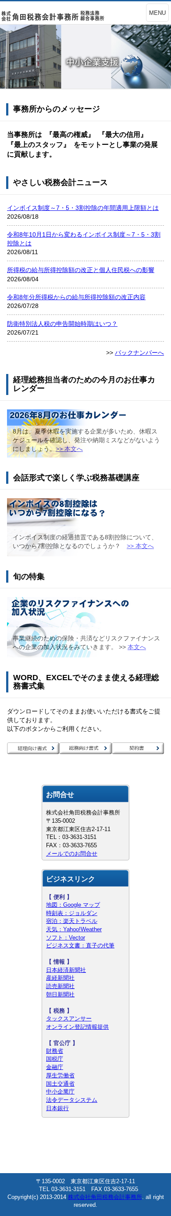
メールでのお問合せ (71, 853)
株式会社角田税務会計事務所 (105, 1197)
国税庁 (54, 1058)
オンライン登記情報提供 (77, 1027)
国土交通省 (60, 1083)
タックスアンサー (69, 1018)
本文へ (137, 646)
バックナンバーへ (139, 352)
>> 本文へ (69, 448)
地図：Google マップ (73, 905)
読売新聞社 (60, 986)
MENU (157, 13)
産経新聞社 (60, 978)
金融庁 (54, 1067)
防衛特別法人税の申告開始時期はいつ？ (62, 323)
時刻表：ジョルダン (71, 913)
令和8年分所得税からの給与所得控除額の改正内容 (76, 297)
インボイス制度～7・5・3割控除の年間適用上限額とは (83, 207)
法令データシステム (71, 1100)
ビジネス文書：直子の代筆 (80, 945)
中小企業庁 (60, 1091)
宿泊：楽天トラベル (71, 921)
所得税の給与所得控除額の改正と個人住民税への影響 (80, 269)
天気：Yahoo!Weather (74, 929)
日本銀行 (57, 1108)
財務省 (54, 1051)
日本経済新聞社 (66, 970)
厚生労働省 (60, 1075)
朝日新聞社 (60, 994)
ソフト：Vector (65, 937)
